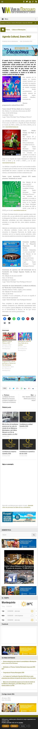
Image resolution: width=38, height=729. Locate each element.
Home (8, 30)
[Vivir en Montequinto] (19, 10)
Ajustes (23, 726)
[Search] (34, 535)
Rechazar (14, 726)
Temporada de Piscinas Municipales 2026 (13, 672)
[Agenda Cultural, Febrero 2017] (9, 336)
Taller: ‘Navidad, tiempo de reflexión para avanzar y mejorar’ (29, 397)
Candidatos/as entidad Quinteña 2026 (26, 425)
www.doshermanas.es (11, 127)
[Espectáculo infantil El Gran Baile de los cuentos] (25, 336)
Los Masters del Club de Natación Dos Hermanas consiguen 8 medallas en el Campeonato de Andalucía (9, 398)
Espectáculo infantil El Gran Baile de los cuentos (24, 343)
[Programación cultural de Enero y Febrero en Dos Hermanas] (9, 356)
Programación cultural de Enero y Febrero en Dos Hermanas (9, 363)
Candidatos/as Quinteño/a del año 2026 (27, 453)
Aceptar (6, 726)
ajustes (21, 722)
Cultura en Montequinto (19, 30)
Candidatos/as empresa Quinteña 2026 (9, 453)
